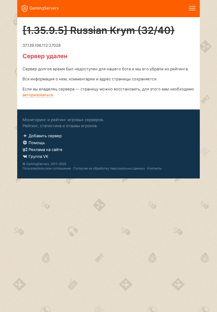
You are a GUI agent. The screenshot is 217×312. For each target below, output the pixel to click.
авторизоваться (37, 95)
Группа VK (38, 156)
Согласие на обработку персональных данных (109, 168)
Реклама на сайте (45, 149)
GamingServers (44, 8)
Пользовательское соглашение (46, 168)
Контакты (154, 168)
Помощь (37, 142)
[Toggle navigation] (192, 8)
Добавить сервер (45, 136)
